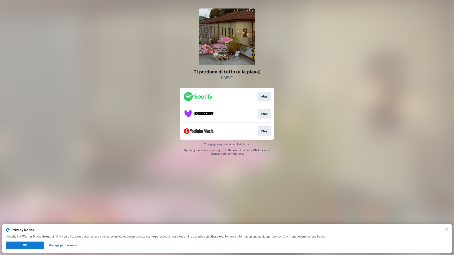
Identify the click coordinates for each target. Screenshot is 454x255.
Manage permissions (62, 245)
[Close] (446, 229)
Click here (260, 150)
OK (25, 245)
